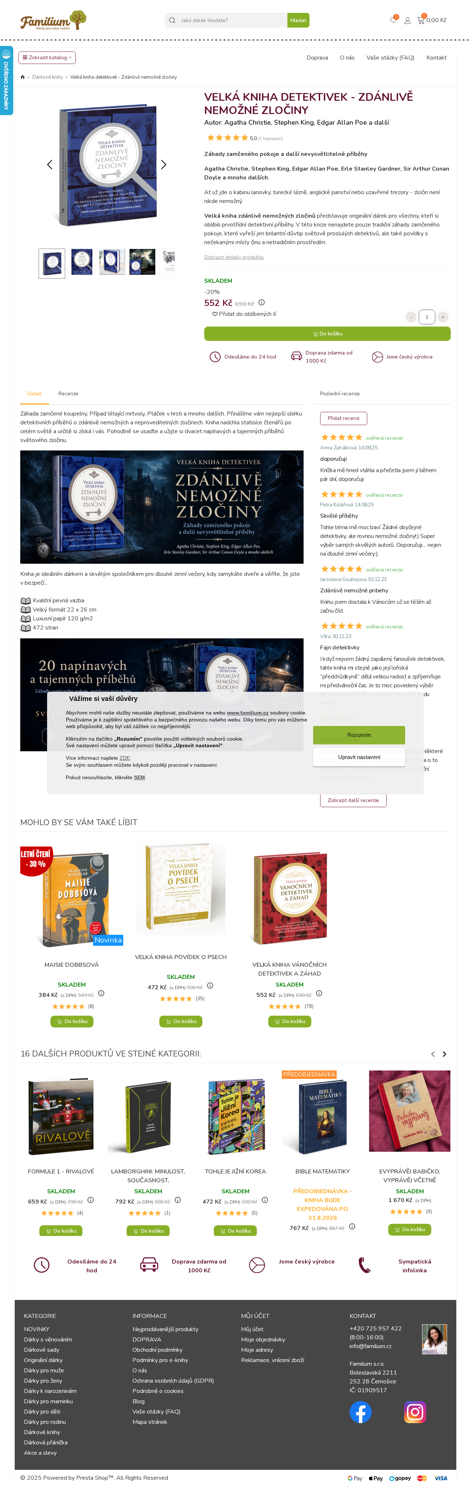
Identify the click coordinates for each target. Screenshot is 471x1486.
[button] (163, 165)
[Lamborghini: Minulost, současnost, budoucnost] (148, 1117)
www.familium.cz (248, 713)
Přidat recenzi (344, 418)
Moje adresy (257, 1350)
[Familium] (53, 20)
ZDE (125, 758)
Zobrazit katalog (48, 57)
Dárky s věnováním (48, 1340)
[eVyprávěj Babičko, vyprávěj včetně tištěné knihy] (409, 1117)
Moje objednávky (263, 1340)
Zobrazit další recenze (353, 800)
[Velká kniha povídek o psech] (181, 894)
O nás (347, 58)
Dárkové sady (41, 1350)
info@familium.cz (371, 1346)
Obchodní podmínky (157, 1350)
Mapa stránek (149, 1422)
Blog (138, 1401)
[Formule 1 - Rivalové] (61, 1117)
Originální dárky (43, 1360)
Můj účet (252, 1329)
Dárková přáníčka (46, 1443)
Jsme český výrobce (307, 1262)
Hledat (298, 20)
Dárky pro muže (44, 1370)
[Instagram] (425, 1412)
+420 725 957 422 (376, 1329)
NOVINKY (36, 1329)
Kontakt (436, 58)
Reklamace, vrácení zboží (272, 1360)
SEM (139, 777)
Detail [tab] (35, 393)
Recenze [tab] (68, 393)
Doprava (317, 58)
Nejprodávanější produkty (165, 1329)
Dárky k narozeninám (50, 1391)
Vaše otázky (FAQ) (390, 58)
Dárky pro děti (42, 1412)
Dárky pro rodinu (45, 1422)
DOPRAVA (147, 1340)
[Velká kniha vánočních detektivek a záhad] (289, 898)
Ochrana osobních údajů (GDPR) (173, 1381)
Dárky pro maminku (48, 1401)
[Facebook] (371, 1412)
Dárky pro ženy (43, 1381)
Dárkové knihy (42, 1432)
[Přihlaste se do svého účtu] (407, 20)
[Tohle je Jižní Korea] (235, 1117)
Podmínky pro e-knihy (160, 1360)
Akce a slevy (40, 1453)
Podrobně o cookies (158, 1391)
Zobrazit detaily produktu (234, 257)
